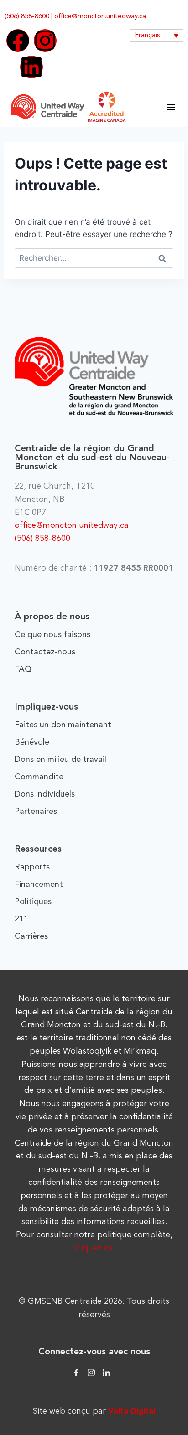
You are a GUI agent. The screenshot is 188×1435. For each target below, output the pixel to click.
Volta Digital (131, 1411)
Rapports (32, 867)
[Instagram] (45, 40)
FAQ (23, 669)
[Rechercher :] (94, 257)
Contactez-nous (45, 652)
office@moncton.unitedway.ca (100, 16)
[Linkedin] (31, 67)
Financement (39, 884)
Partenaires (36, 812)
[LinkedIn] (106, 1372)
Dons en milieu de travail (60, 760)
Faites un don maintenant (63, 725)
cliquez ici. (94, 1248)
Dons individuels (45, 794)
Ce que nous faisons (52, 635)
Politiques (33, 902)
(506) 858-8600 (27, 16)
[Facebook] (17, 40)
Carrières (31, 936)
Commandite (39, 777)
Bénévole (32, 742)
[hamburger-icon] (171, 107)
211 (21, 919)
